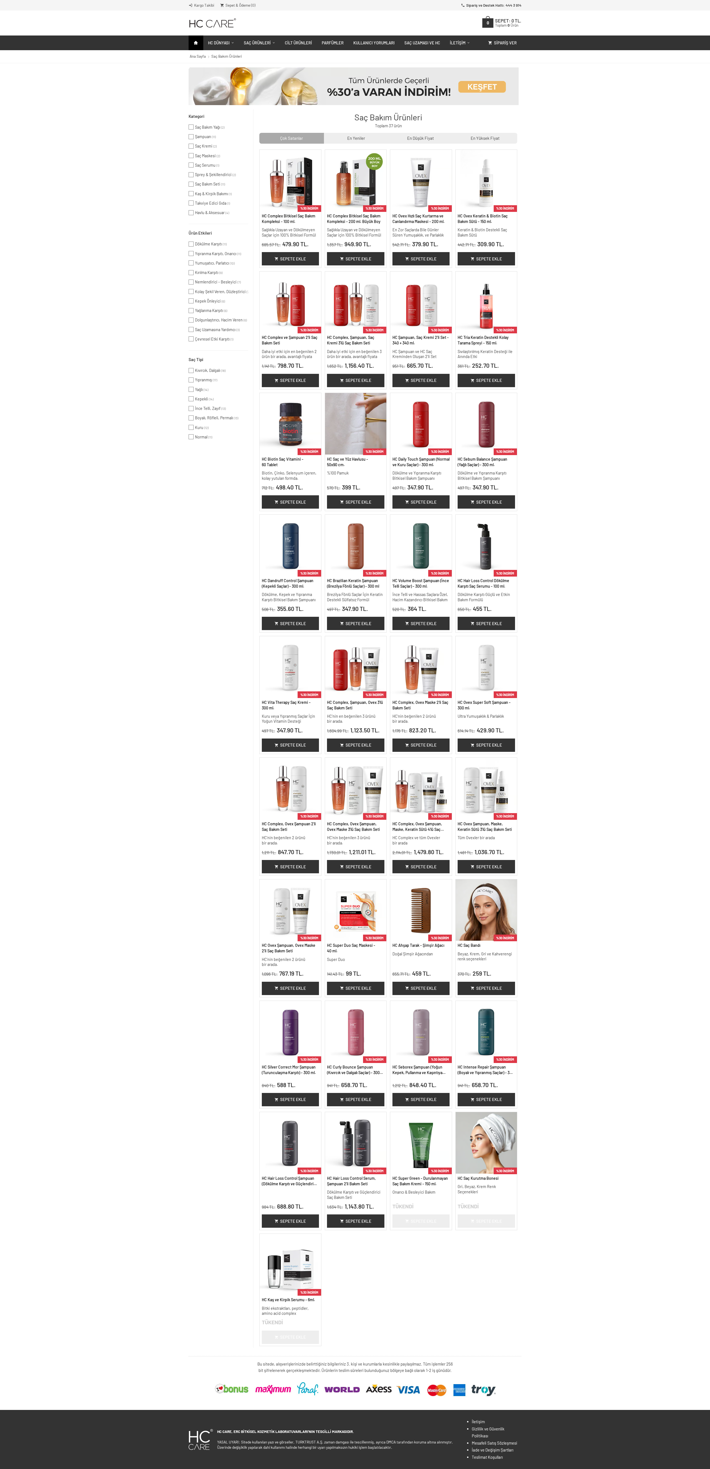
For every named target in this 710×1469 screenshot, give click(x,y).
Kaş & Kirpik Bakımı (213, 193)
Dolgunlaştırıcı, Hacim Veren (221, 320)
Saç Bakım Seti (210, 184)
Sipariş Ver (505, 42)
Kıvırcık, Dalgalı (210, 370)
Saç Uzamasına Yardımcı (217, 329)
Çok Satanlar (291, 138)
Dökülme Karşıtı (211, 244)
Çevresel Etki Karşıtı (214, 339)
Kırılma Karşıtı (208, 272)
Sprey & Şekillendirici (215, 174)
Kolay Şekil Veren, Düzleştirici (221, 291)
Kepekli (204, 399)
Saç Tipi (196, 359)
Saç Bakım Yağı (209, 127)
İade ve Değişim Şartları (492, 1449)
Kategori (196, 116)
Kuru (202, 427)
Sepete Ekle (293, 258)
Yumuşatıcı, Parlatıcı (215, 263)
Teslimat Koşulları (487, 1457)
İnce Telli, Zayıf (210, 408)
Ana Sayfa (198, 56)
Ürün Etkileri (200, 232)
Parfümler (333, 42)
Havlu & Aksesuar (212, 212)
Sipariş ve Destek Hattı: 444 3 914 (493, 5)
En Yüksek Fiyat (485, 138)
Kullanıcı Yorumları (374, 42)
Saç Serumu (207, 165)
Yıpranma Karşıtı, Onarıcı (218, 253)
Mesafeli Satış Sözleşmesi (494, 1442)
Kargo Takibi (204, 5)
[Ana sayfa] (196, 42)
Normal (203, 437)
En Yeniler (356, 138)
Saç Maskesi (207, 155)
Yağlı (201, 389)
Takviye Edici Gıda (212, 203)
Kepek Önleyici (210, 301)
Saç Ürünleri (257, 42)
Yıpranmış (206, 379)
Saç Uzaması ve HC (422, 42)
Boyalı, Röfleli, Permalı (216, 417)
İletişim (457, 42)
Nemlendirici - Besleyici (218, 282)
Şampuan (205, 136)
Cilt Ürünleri (298, 42)
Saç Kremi (206, 146)
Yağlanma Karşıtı (211, 310)
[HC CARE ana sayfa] (212, 22)
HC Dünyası (219, 42)
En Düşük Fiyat (420, 138)
